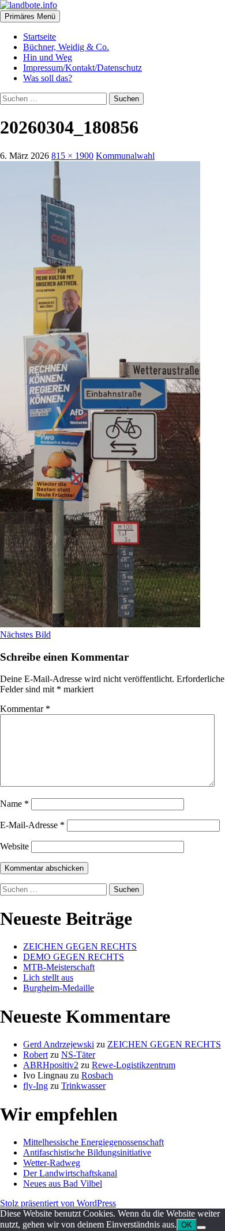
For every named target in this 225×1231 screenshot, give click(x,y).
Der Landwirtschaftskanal (70, 1173)
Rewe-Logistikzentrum (133, 1065)
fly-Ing (35, 1086)
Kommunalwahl (125, 156)
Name (14, 804)
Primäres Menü (30, 16)
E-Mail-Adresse (32, 825)
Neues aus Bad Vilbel (62, 1183)
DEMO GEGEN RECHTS (73, 957)
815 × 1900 (72, 156)
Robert (35, 1055)
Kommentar (25, 709)
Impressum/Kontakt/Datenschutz (82, 68)
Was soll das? (47, 78)
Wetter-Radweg (51, 1163)
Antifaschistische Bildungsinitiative (87, 1152)
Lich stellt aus (48, 977)
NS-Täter (78, 1055)
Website (14, 846)
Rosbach (97, 1075)
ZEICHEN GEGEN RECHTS (80, 946)
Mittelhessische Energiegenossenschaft (93, 1142)
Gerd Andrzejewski (58, 1044)
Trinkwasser (83, 1086)
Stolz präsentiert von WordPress (58, 1203)
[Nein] (201, 1227)
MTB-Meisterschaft (59, 967)
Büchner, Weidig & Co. (66, 47)
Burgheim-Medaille (58, 988)
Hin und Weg (47, 57)
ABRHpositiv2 (50, 1065)
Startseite (39, 36)
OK (186, 1225)
